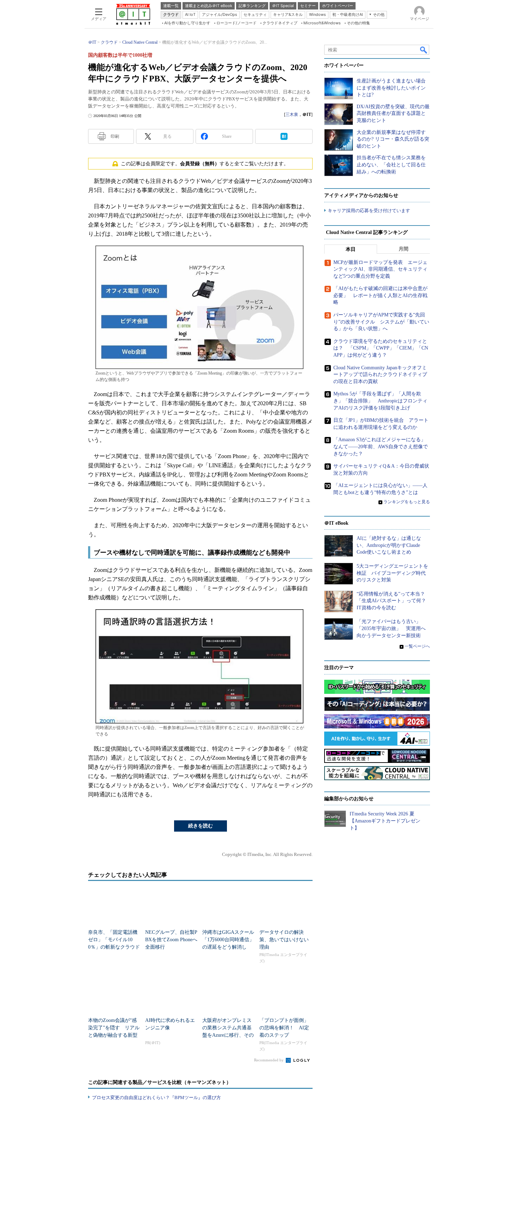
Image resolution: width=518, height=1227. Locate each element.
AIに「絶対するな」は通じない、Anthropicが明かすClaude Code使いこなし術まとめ (389, 545)
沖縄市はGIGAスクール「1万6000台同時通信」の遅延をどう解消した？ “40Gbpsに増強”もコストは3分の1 (228, 947)
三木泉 (291, 114)
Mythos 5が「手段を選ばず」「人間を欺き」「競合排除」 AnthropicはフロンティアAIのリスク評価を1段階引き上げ (380, 400)
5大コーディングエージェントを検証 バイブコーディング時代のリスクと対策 (392, 572)
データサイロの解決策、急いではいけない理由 (284, 940)
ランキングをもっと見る (406, 501)
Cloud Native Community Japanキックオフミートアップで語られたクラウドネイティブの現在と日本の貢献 (380, 374)
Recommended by (269, 1060)
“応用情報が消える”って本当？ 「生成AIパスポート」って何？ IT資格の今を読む (394, 600)
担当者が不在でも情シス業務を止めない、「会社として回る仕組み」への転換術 (391, 164)
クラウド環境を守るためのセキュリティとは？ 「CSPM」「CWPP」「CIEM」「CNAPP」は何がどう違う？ (380, 348)
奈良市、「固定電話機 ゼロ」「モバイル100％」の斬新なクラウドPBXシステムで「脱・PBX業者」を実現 (114, 947)
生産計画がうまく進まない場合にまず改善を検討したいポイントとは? (391, 87)
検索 (424, 50)
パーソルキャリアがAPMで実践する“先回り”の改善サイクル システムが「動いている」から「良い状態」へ (381, 321)
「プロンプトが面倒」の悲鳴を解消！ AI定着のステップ (284, 1028)
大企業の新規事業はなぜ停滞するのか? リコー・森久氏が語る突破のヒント (393, 139)
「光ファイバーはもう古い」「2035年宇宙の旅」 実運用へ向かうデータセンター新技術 (391, 628)
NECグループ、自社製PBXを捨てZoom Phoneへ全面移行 (171, 940)
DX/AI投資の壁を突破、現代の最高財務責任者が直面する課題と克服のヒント (393, 113)
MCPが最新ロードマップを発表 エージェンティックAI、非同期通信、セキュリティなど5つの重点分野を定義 (380, 269)
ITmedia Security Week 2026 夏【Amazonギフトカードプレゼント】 (385, 820)
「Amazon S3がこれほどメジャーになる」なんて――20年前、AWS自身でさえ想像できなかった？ (380, 446)
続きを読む (200, 825)
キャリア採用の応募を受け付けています (369, 210)
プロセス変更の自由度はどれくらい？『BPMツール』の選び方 (156, 1097)
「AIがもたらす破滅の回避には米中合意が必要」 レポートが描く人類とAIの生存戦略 (380, 295)
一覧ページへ (417, 646)
